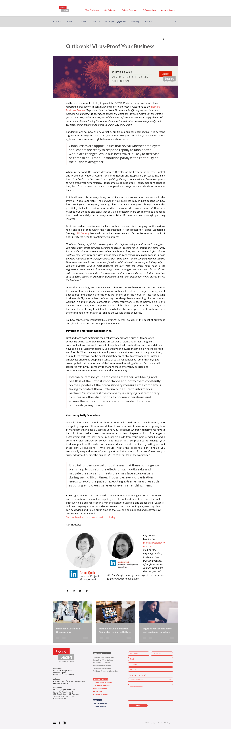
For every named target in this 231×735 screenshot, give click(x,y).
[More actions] (163, 38)
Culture (83, 21)
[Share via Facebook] (67, 590)
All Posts (57, 21)
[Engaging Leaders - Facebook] (59, 723)
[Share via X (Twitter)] (74, 590)
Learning (135, 21)
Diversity (96, 21)
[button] (92, 9)
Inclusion (70, 21)
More (147, 21)
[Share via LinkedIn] (80, 590)
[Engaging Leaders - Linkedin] (54, 723)
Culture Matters (99, 706)
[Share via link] (87, 590)
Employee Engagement (115, 21)
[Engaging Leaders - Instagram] (64, 723)
